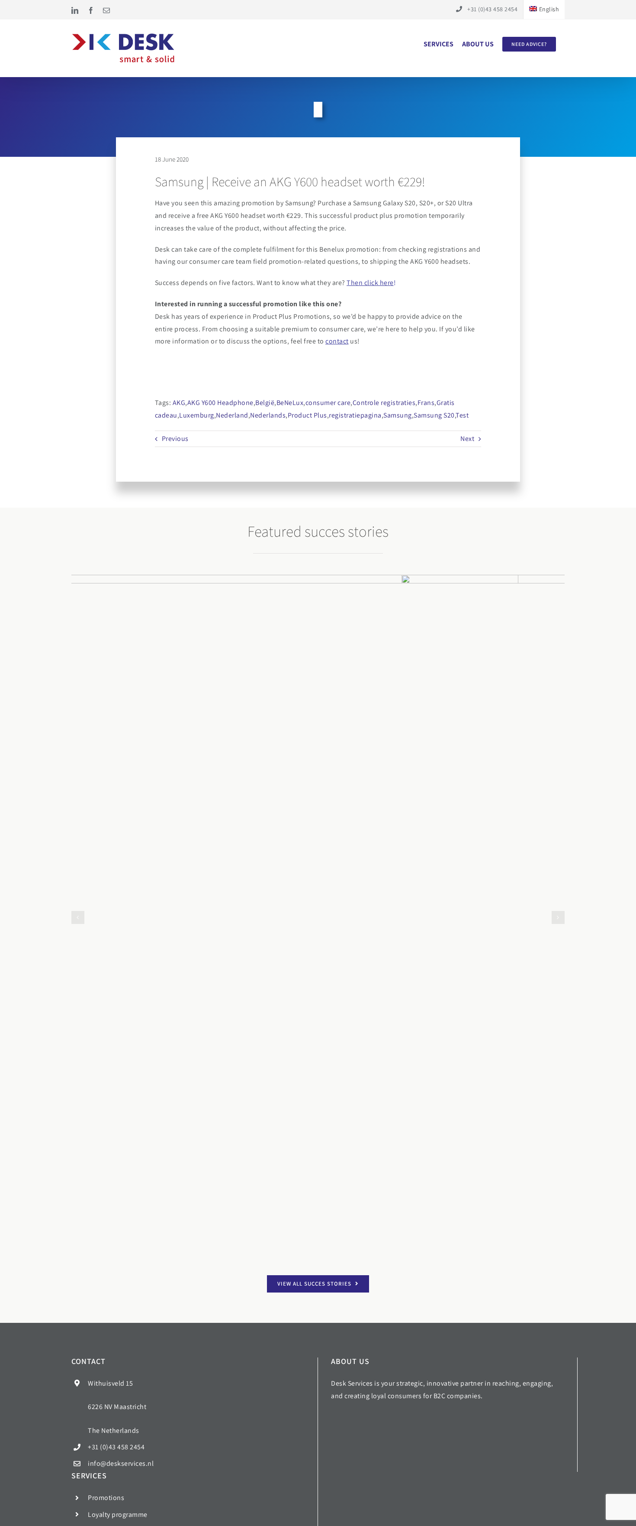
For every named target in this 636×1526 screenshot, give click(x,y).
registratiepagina (355, 415)
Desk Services (244, 1516)
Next (467, 438)
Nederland (232, 415)
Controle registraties (384, 402)
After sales (104, 1463)
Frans (426, 402)
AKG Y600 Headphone (220, 402)
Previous (175, 438)
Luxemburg (196, 415)
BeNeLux (290, 402)
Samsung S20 (434, 415)
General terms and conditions (308, 1516)
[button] (77, 625)
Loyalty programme (118, 1446)
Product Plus (307, 415)
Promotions (106, 1430)
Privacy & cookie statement (392, 1516)
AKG (179, 402)
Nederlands (268, 415)
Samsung (397, 415)
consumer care (328, 402)
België (264, 402)
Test (462, 415)
